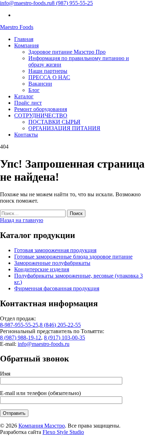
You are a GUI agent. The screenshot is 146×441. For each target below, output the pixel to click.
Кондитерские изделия (41, 269)
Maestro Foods (16, 27)
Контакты (26, 135)
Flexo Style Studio (63, 432)
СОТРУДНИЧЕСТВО (40, 115)
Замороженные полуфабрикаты (52, 263)
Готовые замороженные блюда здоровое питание (73, 257)
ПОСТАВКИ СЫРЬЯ (54, 122)
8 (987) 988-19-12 (20, 338)
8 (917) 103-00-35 (64, 338)
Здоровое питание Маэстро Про (67, 52)
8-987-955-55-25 (19, 325)
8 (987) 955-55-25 (72, 3)
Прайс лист (28, 103)
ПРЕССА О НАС (49, 77)
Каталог (24, 96)
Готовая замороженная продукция (55, 250)
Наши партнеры (47, 71)
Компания (26, 45)
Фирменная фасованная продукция (56, 288)
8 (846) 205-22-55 (60, 325)
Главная (23, 39)
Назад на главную (21, 220)
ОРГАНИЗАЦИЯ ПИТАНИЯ (64, 128)
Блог (34, 90)
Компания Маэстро (41, 426)
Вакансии (40, 84)
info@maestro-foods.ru (26, 3)
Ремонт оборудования (40, 109)
